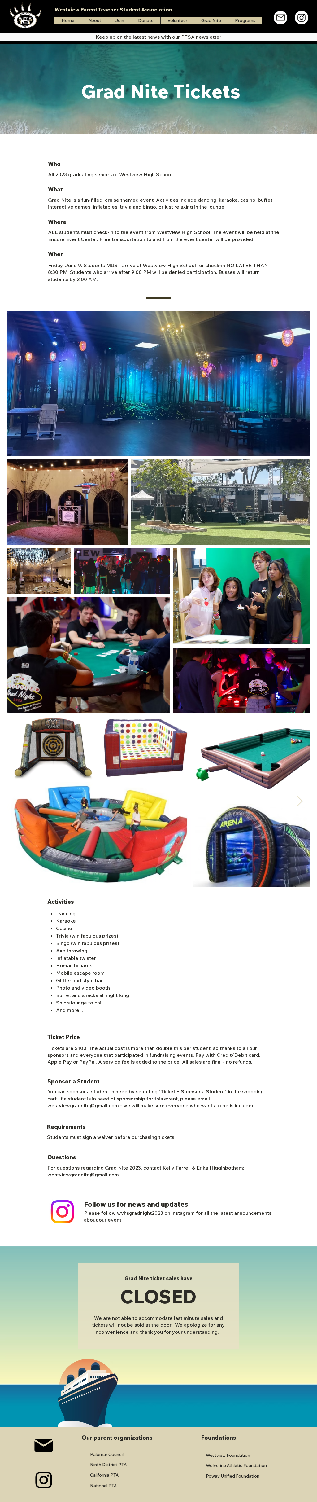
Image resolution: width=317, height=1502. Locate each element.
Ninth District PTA (108, 1464)
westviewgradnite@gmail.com (83, 1105)
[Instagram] (301, 17)
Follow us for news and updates (136, 1204)
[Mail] (280, 17)
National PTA (103, 1485)
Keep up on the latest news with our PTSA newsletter (158, 37)
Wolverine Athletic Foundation (236, 1465)
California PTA (104, 1475)
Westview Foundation (228, 1455)
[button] (245, 20)
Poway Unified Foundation (232, 1476)
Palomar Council (107, 1454)
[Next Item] (299, 801)
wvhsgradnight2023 (140, 1213)
